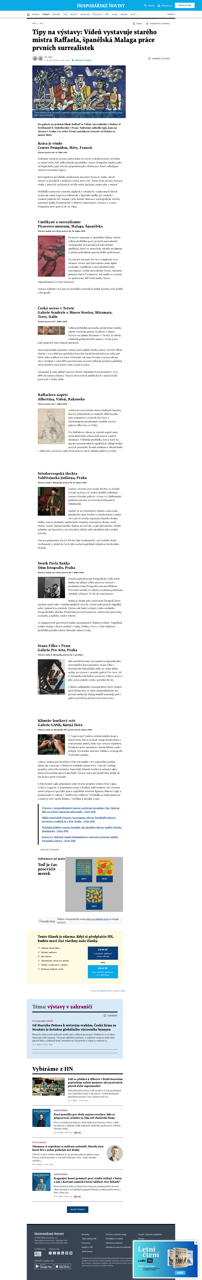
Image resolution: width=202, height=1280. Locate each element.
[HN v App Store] (62, 1266)
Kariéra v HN (87, 1247)
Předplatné (184, 5)
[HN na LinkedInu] (62, 1253)
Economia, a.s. (52, 1238)
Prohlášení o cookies (114, 1239)
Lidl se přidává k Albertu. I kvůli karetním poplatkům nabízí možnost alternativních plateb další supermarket (95, 1082)
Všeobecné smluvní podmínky (118, 1247)
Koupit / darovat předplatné (150, 1234)
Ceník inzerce (87, 1252)
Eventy (141, 1239)
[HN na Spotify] (66, 1253)
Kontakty (85, 1234)
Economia (86, 1243)
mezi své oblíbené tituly (97, 919)
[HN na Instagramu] (58, 1253)
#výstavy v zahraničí (50, 849)
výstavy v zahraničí (69, 1007)
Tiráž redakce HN (89, 1239)
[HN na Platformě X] (50, 1253)
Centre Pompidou (46, 115)
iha (45, 57)
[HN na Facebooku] (54, 1253)
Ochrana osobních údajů (116, 1234)
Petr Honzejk (39, 1142)
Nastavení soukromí (114, 1243)
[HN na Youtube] (71, 1253)
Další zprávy (77, 1209)
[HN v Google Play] (43, 1266)
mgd (50, 57)
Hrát (84, 879)
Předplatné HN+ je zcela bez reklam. (112, 991)
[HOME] (28, 14)
